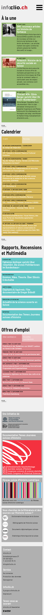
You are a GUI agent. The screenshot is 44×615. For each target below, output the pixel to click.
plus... (4, 239)
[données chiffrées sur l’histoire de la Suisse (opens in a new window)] (5, 537)
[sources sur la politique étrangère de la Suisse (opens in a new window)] (5, 531)
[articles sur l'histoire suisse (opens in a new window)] (5, 518)
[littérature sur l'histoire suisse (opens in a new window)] (5, 524)
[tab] (12, 139)
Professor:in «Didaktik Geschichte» (16, 388)
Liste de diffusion (23, 500)
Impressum (7, 594)
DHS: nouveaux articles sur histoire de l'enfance (28, 29)
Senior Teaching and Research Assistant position (22, 360)
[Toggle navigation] (39, 7)
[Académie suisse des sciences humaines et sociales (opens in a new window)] (22, 419)
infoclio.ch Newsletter (11, 607)
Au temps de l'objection (12, 147)
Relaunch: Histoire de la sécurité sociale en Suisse (29, 63)
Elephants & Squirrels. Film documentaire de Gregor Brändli (19, 291)
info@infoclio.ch (9, 564)
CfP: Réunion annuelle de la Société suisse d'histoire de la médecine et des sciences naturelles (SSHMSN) (19, 178)
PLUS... (4, 126)
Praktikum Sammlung (11, 394)
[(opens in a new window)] (22, 490)
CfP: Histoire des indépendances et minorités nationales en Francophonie (20, 169)
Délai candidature (9, 337)
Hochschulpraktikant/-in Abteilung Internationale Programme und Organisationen (22, 367)
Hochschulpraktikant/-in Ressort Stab (17, 382)
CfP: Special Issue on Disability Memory (18, 197)
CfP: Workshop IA (9, 186)
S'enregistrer (8, 580)
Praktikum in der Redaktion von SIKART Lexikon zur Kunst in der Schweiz (21, 347)
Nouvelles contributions (28, 338)
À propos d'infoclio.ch (11, 590)
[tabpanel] (22, 189)
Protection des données (12, 576)
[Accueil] (14, 7)
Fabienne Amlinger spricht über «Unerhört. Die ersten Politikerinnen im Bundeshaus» (21, 265)
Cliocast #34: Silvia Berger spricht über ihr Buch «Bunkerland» (28, 97)
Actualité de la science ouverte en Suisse (20, 303)
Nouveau (26, 139)
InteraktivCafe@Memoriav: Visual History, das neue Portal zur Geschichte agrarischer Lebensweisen (20, 217)
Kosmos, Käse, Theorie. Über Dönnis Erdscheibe (21, 278)
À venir (5, 139)
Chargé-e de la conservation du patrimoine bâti (21, 354)
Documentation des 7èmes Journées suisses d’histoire (21, 316)
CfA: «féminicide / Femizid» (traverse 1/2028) (20, 202)
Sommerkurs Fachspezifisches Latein (17, 191)
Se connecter (8, 573)
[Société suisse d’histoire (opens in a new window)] (22, 426)
